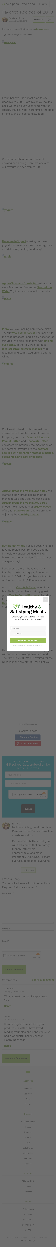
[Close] (45, 599)
